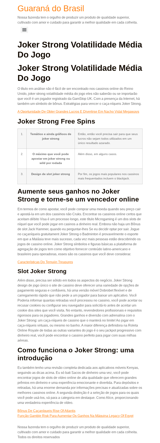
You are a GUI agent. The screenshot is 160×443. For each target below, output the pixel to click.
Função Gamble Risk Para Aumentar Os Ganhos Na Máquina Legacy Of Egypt (75, 416)
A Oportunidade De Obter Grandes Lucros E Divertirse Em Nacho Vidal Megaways (78, 111)
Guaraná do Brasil (51, 8)
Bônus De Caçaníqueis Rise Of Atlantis (46, 411)
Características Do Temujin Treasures (45, 262)
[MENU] (24, 30)
